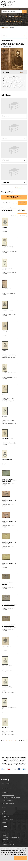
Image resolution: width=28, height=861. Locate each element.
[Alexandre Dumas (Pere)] (6, 660)
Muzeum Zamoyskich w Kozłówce (11, 797)
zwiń (21, 72)
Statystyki (4, 835)
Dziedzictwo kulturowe (8, 795)
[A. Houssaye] (6, 411)
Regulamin (5, 839)
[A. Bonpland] (6, 222)
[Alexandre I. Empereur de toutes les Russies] (6, 702)
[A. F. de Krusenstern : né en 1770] (6, 368)
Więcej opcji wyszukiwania (13, 21)
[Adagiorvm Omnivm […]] (6, 284)
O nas (3, 830)
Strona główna (4, 27)
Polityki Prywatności (21, 854)
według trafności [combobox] (10, 208)
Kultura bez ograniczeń (8, 803)
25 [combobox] (11, 210)
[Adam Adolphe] (6, 326)
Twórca (4, 814)
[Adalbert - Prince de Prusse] (6, 305)
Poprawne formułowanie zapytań (10, 837)
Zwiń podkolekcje (19, 187)
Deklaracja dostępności (8, 844)
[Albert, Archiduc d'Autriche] (6, 433)
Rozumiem (20, 858)
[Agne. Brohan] (6, 389)
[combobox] (11, 11)
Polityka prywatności (7, 842)
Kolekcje (5, 35)
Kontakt (4, 833)
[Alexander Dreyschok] (6, 641)
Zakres (4, 822)
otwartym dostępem (18, 16)
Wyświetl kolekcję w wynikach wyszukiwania (14, 197)
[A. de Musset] (6, 345)
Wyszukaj (22, 202)
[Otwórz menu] (25, 4)
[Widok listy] (24, 210)
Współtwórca (5, 816)
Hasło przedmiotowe (7, 819)
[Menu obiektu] (16, 219)
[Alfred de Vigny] (6, 722)
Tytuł (3, 811)
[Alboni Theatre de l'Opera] (6, 454)
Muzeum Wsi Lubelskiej (8, 800)
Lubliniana (5, 792)
